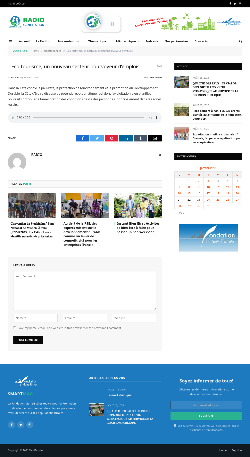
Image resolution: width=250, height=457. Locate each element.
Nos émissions (68, 41)
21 (179, 199)
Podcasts (152, 41)
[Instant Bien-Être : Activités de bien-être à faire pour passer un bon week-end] (138, 205)
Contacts (201, 41)
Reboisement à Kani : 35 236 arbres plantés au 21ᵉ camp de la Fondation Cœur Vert (217, 114)
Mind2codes (36, 450)
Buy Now (237, 450)
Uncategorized (153, 77)
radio (14, 77)
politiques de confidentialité (206, 430)
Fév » (181, 213)
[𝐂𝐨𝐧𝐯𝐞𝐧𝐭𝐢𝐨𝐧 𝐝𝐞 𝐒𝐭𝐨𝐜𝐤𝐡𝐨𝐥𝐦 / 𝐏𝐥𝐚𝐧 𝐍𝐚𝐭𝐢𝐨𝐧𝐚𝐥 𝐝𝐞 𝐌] (32, 205)
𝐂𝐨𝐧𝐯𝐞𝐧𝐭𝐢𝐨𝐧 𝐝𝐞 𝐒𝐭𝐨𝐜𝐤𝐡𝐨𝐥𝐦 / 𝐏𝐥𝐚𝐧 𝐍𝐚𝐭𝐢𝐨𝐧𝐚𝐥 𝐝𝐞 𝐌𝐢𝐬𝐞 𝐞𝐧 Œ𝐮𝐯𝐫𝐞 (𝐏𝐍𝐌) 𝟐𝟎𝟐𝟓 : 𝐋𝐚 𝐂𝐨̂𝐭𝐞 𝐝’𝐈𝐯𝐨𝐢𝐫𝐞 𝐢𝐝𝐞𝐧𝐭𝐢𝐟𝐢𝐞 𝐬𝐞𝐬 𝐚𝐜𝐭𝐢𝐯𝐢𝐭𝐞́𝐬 (32, 229)
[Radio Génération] (27, 22)
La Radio (42, 41)
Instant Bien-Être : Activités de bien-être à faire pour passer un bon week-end (138, 227)
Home (223, 450)
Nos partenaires (176, 41)
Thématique (97, 41)
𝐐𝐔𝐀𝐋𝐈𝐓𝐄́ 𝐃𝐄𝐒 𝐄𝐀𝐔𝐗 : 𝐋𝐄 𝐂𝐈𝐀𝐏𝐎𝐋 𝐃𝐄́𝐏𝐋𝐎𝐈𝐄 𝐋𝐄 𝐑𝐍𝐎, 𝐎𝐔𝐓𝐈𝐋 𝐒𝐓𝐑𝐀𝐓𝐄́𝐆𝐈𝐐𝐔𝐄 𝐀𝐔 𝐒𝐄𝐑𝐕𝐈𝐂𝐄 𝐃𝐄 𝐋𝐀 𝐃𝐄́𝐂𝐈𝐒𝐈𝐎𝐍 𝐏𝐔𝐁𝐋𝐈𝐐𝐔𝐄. (216, 89)
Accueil (24, 41)
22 (189, 199)
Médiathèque (126, 41)
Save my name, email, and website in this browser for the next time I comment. (70, 328)
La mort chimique (119, 395)
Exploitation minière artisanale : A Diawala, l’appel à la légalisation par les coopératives (216, 138)
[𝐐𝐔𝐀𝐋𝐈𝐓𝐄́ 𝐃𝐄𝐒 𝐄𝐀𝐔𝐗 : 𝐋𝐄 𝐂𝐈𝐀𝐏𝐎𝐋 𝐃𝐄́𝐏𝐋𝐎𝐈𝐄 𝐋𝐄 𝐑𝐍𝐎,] (181, 82)
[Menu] (10, 41)
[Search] (240, 41)
